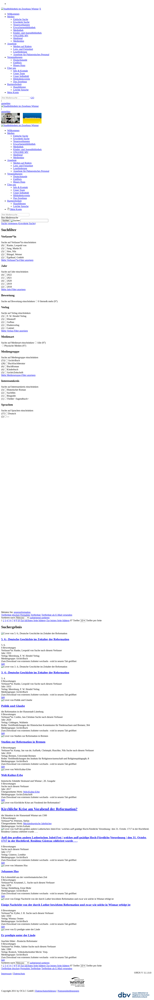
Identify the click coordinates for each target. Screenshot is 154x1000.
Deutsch (12, 413)
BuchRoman (13, 366)
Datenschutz (19, 973)
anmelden (5, 103)
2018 (9, 286)
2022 (9, 274)
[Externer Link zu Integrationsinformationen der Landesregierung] (32, 122)
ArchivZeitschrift (15, 372)
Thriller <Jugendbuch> (18, 399)
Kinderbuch (12, 369)
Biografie (11, 395)
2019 (9, 283)
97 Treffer (75, 620)
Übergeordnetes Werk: (12, 791)
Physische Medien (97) (15, 345)
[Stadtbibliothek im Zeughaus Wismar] (20, 9)
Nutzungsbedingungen (68, 991)
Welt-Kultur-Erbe (31, 791)
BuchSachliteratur (16, 363)
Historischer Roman (16, 389)
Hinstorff (11, 319)
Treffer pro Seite (94, 620)
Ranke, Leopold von (16, 245)
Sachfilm (11, 392)
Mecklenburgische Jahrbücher (37, 823)
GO (32, 97)
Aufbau (10, 322)
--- (8, 416)
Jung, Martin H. (14, 248)
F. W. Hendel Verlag (16, 316)
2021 (9, 277)
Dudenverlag (13, 325)
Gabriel (10, 328)
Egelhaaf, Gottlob (15, 257)
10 (18, 620)
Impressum (6, 973)
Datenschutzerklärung (45, 991)
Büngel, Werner (14, 254)
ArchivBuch (14, 360)
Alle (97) (41, 342)
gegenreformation (22, 612)
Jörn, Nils (11, 251)
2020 (9, 280)
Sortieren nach (8, 617)
